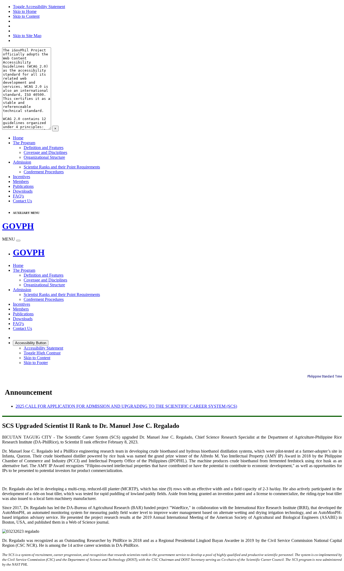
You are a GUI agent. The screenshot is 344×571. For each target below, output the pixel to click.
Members (21, 181)
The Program (24, 142)
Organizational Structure (44, 157)
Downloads (23, 191)
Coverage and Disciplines (45, 152)
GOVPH (29, 252)
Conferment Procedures (44, 172)
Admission (22, 162)
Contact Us (22, 201)
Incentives (21, 176)
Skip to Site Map (27, 35)
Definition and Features (43, 147)
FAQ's (18, 196)
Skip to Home (25, 11)
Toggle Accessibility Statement (39, 6)
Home (18, 138)
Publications (23, 186)
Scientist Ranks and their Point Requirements (62, 167)
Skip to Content (26, 16)
